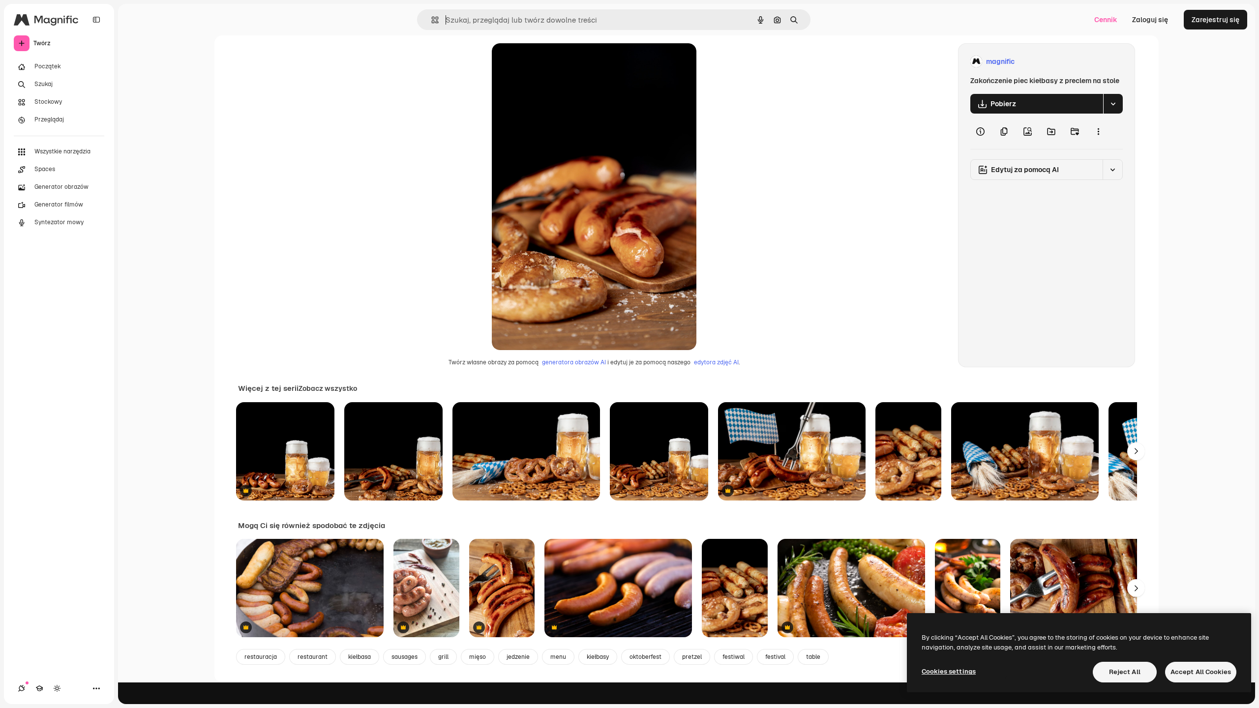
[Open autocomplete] (431, 20)
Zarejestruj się (1215, 19)
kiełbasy (598, 657)
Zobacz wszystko (328, 388)
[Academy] (39, 688)
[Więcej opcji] (1098, 131)
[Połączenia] (22, 688)
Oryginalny (559, 61)
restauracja (260, 657)
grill (443, 657)
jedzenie (518, 657)
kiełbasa (359, 657)
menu (558, 657)
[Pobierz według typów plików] (1113, 104)
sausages (404, 657)
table (813, 657)
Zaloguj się (1150, 19)
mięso (477, 657)
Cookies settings (949, 671)
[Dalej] (1136, 451)
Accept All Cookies (1200, 672)
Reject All (1124, 672)
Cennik (1105, 19)
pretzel (692, 657)
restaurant (313, 657)
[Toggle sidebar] (96, 20)
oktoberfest (645, 657)
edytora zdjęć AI (716, 362)
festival (775, 657)
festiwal (733, 657)
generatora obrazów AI (574, 362)
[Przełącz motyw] (57, 688)
